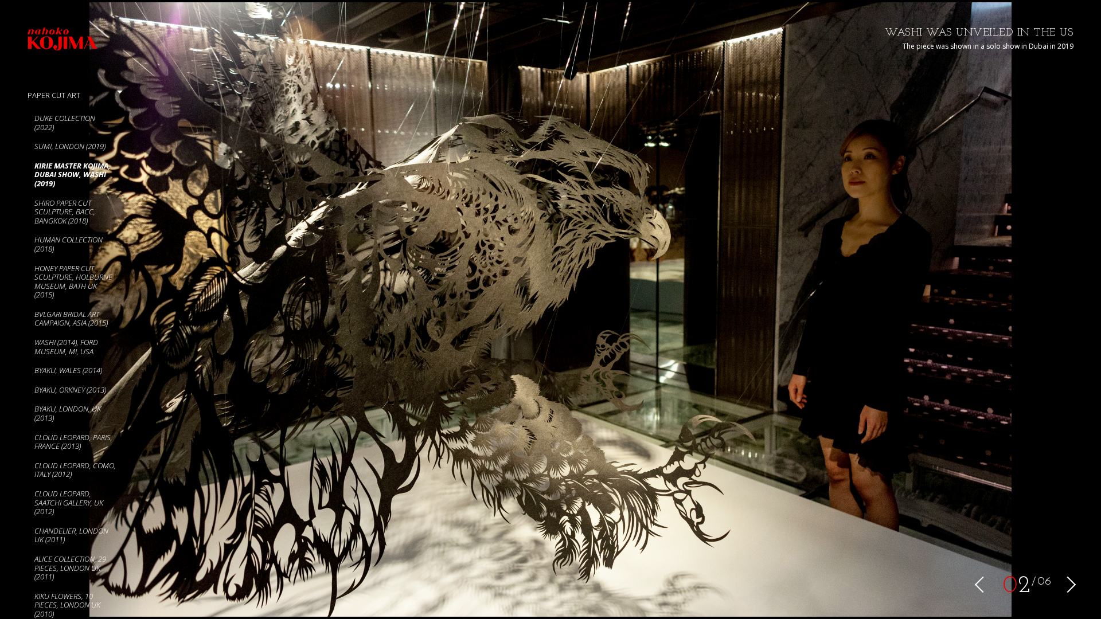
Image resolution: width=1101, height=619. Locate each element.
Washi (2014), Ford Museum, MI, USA (66, 346)
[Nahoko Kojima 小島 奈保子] (79, 41)
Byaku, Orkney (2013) (70, 390)
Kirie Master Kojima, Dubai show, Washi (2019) (72, 174)
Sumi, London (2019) (70, 146)
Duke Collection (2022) (64, 122)
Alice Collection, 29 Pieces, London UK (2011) (70, 568)
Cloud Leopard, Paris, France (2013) (73, 442)
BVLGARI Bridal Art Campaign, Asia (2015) (71, 318)
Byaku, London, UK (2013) (67, 413)
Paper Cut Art (54, 95)
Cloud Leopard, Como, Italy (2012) (75, 470)
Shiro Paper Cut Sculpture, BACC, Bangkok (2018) (64, 212)
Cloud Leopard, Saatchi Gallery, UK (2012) (68, 502)
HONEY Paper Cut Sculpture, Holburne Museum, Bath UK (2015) (73, 281)
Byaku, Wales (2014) (68, 370)
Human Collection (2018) (68, 244)
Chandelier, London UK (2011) (71, 535)
